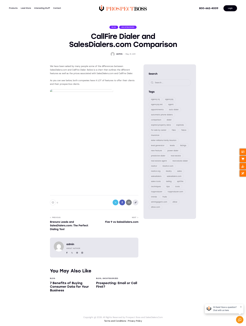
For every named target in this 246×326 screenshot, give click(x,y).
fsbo (174, 130)
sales (179, 171)
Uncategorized (127, 27)
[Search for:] (170, 82)
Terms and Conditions (115, 320)
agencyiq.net (157, 105)
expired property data (161, 125)
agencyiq (169, 99)
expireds (180, 125)
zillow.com (155, 207)
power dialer (172, 151)
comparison (156, 120)
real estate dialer (180, 161)
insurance (155, 135)
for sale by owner (158, 130)
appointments (157, 110)
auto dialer (174, 110)
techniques (156, 187)
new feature (156, 151)
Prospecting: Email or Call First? (116, 285)
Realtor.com (168, 166)
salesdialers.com (174, 176)
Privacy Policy (135, 320)
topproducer (156, 192)
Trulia (164, 197)
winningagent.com (159, 202)
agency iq (155, 99)
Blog (114, 27)
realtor (154, 166)
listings (183, 146)
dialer (169, 120)
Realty (169, 171)
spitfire (180, 181)
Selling (169, 181)
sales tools (156, 181)
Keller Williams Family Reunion (163, 140)
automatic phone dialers (162, 115)
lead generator (157, 146)
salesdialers (156, 176)
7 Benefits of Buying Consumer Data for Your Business (69, 286)
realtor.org (155, 171)
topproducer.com (175, 192)
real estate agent (159, 161)
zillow (175, 202)
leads (172, 146)
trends (154, 197)
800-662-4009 (208, 8)
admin (70, 244)
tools (177, 187)
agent (171, 105)
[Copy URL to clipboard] (135, 202)
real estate (176, 156)
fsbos (183, 130)
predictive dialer (158, 156)
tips (168, 187)
